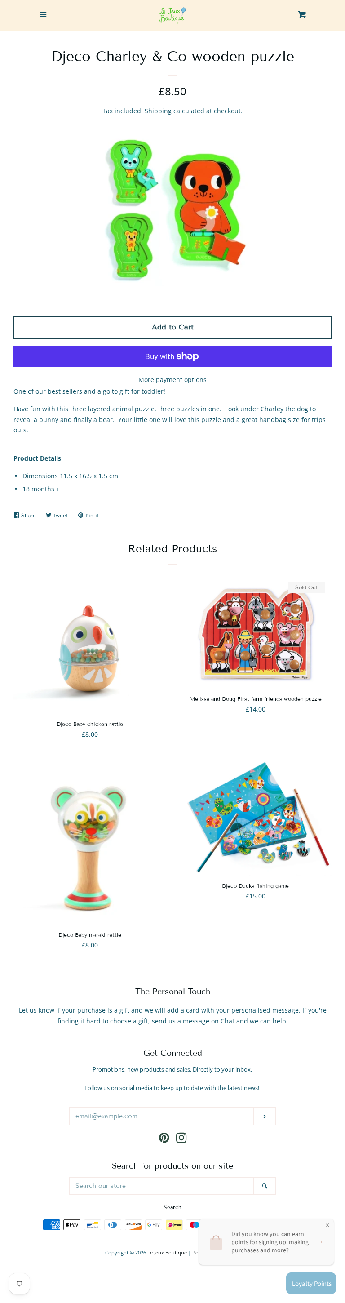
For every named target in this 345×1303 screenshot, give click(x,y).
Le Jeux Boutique (167, 1252)
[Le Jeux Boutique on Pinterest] (164, 1139)
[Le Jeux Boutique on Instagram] (181, 1139)
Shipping (158, 111)
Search (172, 1207)
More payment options (172, 379)
